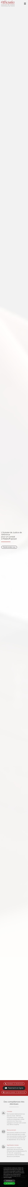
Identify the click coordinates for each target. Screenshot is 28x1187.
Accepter (10, 1183)
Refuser (10, 1180)
